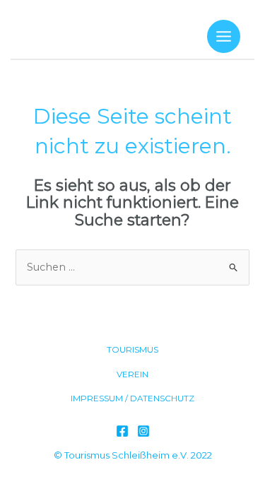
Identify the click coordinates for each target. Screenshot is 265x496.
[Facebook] (122, 431)
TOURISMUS (132, 350)
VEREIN (132, 374)
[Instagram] (143, 431)
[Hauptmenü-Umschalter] (223, 36)
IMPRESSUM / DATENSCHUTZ (132, 398)
